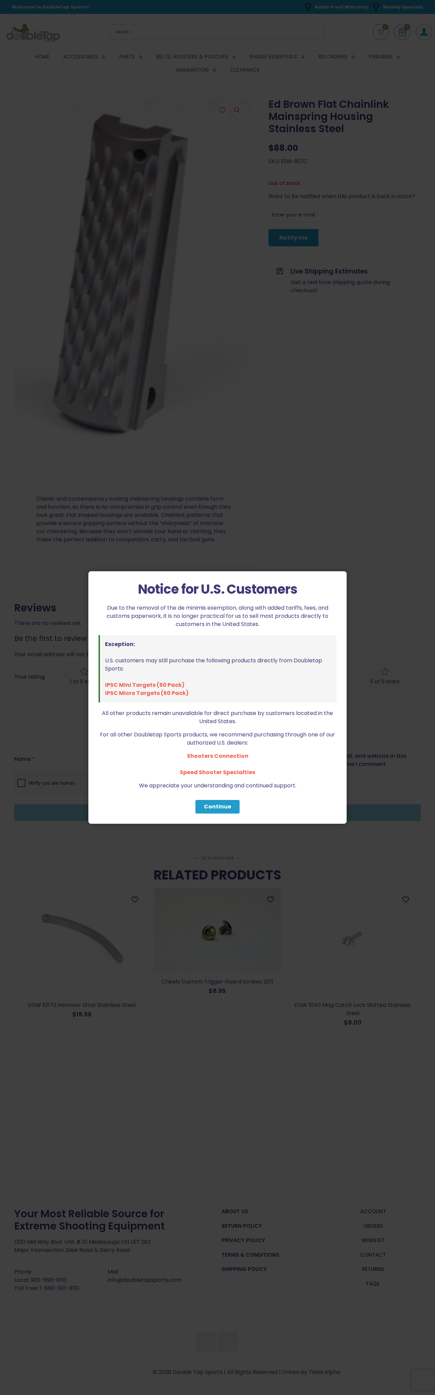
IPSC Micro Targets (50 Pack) (147, 693)
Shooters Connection (217, 756)
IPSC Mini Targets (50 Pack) (145, 685)
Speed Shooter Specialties (217, 772)
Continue (217, 806)
